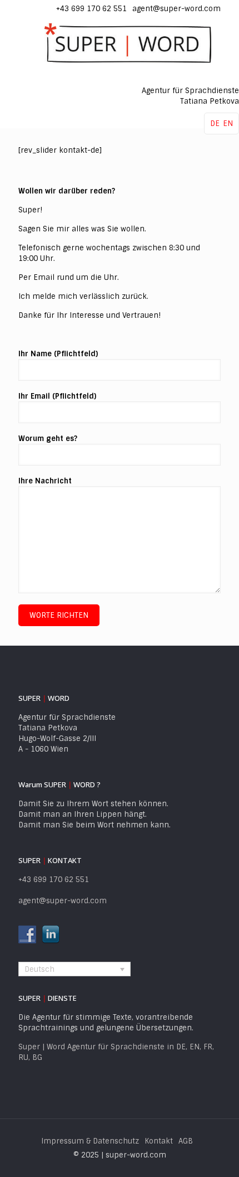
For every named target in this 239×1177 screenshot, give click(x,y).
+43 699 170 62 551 (91, 8)
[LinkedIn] (42, 5)
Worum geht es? (47, 438)
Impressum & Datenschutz (90, 1141)
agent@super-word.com (176, 8)
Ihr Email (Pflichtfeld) (57, 396)
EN (228, 123)
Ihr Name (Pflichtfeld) (58, 354)
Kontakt (159, 1141)
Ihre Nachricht (45, 481)
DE (215, 123)
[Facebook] (27, 5)
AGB (185, 1141)
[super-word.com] (127, 43)
